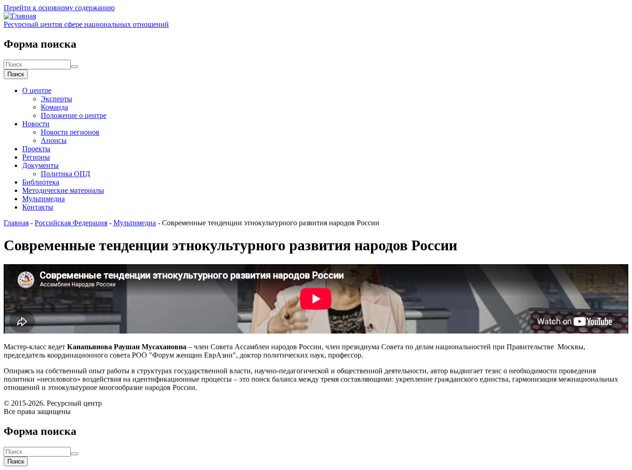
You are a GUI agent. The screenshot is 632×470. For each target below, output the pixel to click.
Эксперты (56, 99)
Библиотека (40, 182)
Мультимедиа (43, 199)
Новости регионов (70, 132)
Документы (40, 165)
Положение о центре (73, 115)
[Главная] (20, 16)
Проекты (36, 149)
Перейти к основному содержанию (59, 8)
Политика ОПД (65, 174)
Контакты (37, 207)
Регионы (36, 157)
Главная (16, 223)
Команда (54, 107)
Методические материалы (63, 190)
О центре (36, 90)
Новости (36, 124)
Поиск (15, 74)
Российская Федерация (71, 223)
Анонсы (54, 140)
